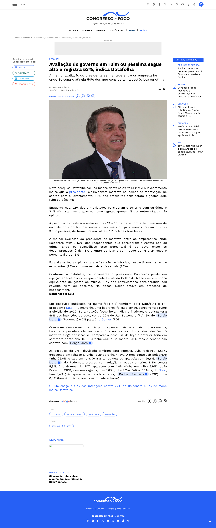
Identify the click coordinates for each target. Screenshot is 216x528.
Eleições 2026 (116, 30)
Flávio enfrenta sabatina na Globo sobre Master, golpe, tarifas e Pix (189, 111)
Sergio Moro (79, 343)
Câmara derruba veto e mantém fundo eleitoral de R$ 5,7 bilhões (66, 479)
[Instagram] (177, 4)
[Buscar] (201, 4)
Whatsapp (23, 73)
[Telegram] (154, 4)
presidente (77, 192)
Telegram (24, 79)
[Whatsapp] (148, 4)
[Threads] (194, 4)
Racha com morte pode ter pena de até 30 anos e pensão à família (190, 73)
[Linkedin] (171, 4)
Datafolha (93, 414)
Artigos (100, 30)
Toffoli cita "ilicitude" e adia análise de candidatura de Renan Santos (190, 150)
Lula (69, 307)
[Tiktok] (189, 4)
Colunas (87, 30)
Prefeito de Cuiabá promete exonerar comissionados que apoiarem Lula (189, 131)
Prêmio (144, 30)
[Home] (108, 16)
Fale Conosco (123, 509)
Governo (56, 426)
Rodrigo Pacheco (131, 374)
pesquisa (56, 414)
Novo (162, 370)
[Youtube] (182, 4)
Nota (69, 426)
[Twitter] (165, 4)
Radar (132, 30)
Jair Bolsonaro (74, 414)
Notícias (73, 30)
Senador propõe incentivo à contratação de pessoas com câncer (189, 92)
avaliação (110, 414)
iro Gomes (104, 319)
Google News (26, 84)
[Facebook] (159, 4)
